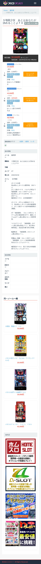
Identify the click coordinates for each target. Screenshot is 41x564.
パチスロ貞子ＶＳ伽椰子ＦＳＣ (15, 392)
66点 (13, 79)
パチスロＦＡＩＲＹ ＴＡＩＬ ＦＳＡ (18, 424)
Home (6, 10)
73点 (13, 106)
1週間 (21, 141)
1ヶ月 (32, 141)
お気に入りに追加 (32, 23)
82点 (13, 130)
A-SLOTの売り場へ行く (30, 125)
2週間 (27, 141)
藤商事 (12, 10)
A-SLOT (9, 115)
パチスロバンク (12, 88)
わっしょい (10, 64)
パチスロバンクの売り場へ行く (30, 99)
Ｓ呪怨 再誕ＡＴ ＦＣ (13, 326)
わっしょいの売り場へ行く (30, 74)
